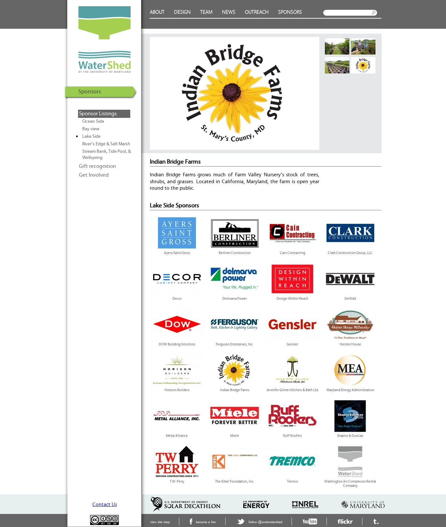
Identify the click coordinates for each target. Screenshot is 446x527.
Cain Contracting (292, 253)
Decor (177, 299)
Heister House (350, 344)
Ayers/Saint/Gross (177, 253)
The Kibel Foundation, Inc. (234, 482)
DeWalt (350, 299)
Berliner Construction (235, 253)
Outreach (257, 12)
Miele (234, 436)
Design (182, 12)
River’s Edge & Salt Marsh (106, 144)
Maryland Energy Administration (350, 390)
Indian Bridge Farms (234, 390)
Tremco (292, 482)
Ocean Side (93, 121)
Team (206, 12)
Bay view (91, 129)
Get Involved (94, 175)
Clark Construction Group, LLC (350, 253)
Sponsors (290, 12)
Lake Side (91, 136)
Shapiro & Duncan (350, 436)
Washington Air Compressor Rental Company (350, 484)
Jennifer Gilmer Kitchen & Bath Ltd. (292, 390)
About (157, 12)
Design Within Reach (292, 299)
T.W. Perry (177, 482)
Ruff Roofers (292, 436)
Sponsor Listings (98, 113)
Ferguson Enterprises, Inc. (234, 344)
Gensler (292, 344)
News (228, 12)
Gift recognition (97, 166)
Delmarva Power (234, 299)
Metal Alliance (177, 436)
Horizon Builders (177, 390)
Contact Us (104, 504)
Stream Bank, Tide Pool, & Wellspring (106, 154)
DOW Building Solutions (177, 344)
